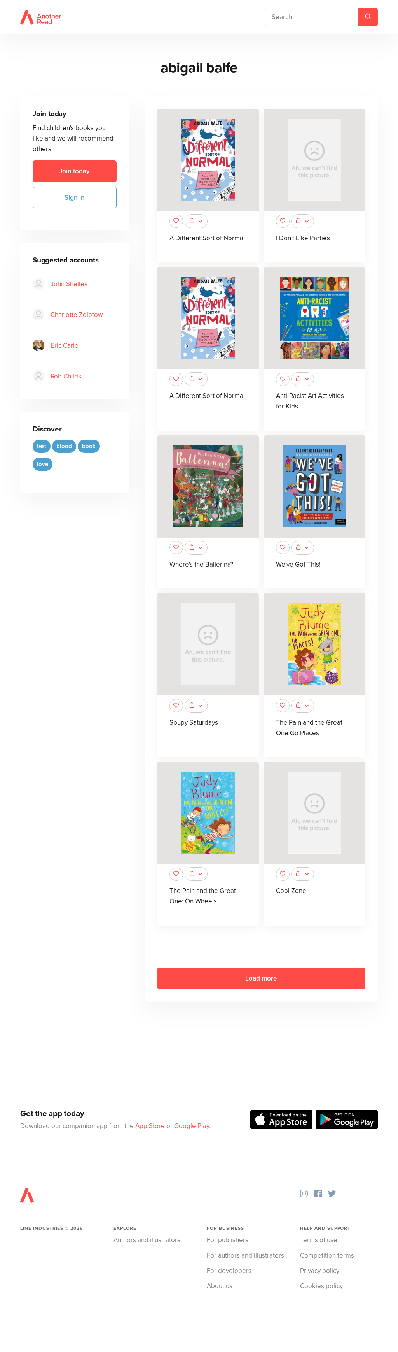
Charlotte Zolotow (77, 315)
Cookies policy (321, 1286)
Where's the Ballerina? (201, 564)
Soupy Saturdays (193, 722)
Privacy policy (319, 1271)
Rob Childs (66, 376)
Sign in (75, 198)
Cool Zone (291, 891)
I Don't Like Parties (303, 238)
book (89, 446)
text (41, 446)
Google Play (191, 1126)
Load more (261, 978)
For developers (229, 1271)
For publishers (227, 1240)
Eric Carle (65, 346)
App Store (150, 1126)
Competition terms (327, 1256)
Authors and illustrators (146, 1240)
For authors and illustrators (245, 1256)
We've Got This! (298, 564)
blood (64, 446)
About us (219, 1286)
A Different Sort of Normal (207, 238)
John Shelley (69, 284)
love (42, 464)
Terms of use (318, 1240)
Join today (74, 171)
